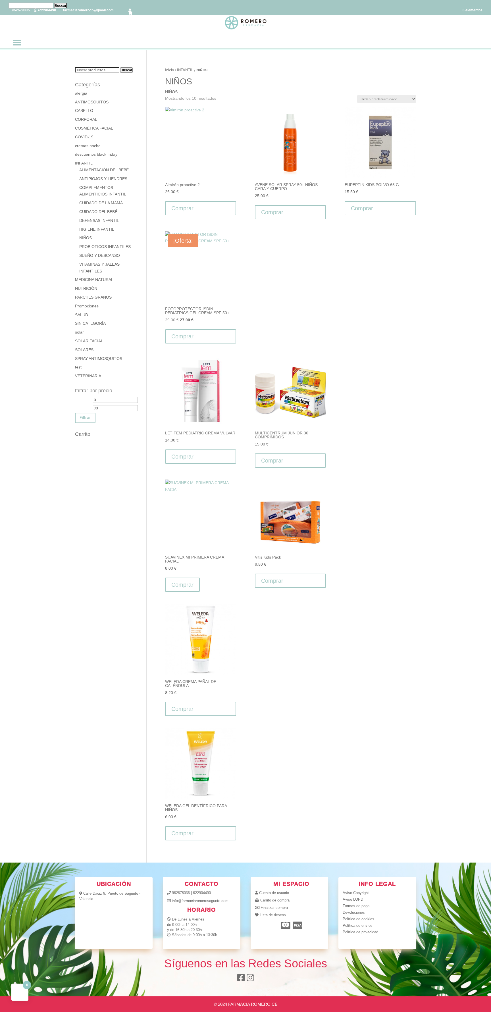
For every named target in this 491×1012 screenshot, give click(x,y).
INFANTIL (185, 70)
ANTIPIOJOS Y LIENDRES (103, 178)
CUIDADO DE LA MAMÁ (101, 203)
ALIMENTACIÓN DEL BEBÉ (104, 170)
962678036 (181, 893)
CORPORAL (86, 119)
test (78, 367)
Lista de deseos (273, 915)
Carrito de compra (275, 900)
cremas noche (88, 145)
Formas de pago (356, 906)
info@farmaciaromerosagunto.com (200, 901)
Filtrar (85, 417)
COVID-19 (84, 137)
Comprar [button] (182, 208)
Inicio (169, 70)
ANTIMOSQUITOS (92, 102)
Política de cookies (358, 919)
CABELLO (84, 110)
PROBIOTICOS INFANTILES (105, 246)
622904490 (202, 893)
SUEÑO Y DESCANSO (99, 255)
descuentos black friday (96, 154)
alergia (81, 93)
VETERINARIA (88, 376)
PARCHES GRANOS (93, 297)
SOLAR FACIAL (89, 341)
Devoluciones (354, 912)
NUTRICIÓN (86, 288)
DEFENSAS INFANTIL (99, 220)
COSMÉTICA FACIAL (94, 128)
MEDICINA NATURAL (94, 279)
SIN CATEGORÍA (90, 323)
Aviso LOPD (353, 899)
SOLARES (84, 349)
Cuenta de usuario (274, 893)
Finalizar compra (274, 907)
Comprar (182, 585)
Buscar (126, 70)
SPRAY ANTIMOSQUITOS (98, 358)
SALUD (81, 315)
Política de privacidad (360, 932)
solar (79, 332)
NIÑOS (85, 238)
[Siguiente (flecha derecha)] (481, 506)
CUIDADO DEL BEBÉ (98, 211)
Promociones (87, 306)
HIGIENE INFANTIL (96, 229)
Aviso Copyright (356, 893)
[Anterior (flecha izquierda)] (10, 506)
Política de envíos (358, 925)
